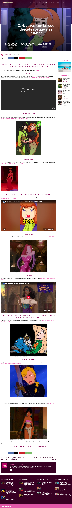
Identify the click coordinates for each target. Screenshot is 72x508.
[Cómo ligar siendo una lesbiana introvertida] (39, 488)
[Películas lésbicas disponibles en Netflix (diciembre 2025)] (60, 103)
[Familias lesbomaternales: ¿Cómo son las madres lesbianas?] (57, 494)
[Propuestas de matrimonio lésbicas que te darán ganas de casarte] (39, 493)
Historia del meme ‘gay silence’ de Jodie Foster (44, 43)
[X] (62, 506)
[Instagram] (11, 470)
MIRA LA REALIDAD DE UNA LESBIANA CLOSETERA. (12, 164)
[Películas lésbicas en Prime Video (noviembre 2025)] (60, 80)
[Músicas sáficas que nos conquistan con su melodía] (21, 495)
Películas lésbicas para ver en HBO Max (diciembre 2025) (66, 85)
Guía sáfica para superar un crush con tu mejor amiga (47, 483)
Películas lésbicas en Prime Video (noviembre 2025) (66, 79)
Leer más (10, 47)
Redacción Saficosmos (8, 54)
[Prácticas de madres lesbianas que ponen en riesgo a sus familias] (57, 488)
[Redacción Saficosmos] (2, 55)
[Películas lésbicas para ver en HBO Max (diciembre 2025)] (60, 86)
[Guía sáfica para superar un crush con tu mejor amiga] (39, 483)
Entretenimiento (36, 21)
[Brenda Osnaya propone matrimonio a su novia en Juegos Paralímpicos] (3, 497)
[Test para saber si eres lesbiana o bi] (60, 97)
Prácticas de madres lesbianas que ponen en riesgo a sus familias (65, 489)
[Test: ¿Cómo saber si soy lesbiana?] (60, 92)
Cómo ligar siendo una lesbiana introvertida (46, 488)
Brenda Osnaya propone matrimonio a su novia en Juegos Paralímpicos (11, 498)
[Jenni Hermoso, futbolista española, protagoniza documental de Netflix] (3, 490)
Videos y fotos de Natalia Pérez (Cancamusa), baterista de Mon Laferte (29, 490)
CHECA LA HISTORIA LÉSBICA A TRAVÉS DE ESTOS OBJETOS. (14, 119)
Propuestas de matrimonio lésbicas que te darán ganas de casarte (47, 494)
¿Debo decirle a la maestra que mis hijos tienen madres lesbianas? (65, 483)
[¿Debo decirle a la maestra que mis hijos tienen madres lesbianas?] (57, 483)
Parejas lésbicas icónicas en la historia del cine (43, 458)
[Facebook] (58, 506)
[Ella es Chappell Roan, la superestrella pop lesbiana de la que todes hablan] (21, 483)
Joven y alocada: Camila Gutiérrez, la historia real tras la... (27, 44)
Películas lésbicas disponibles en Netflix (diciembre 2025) (66, 102)
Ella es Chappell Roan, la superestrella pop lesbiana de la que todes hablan (29, 484)
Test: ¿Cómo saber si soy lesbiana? (66, 91)
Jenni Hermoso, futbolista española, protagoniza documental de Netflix (11, 491)
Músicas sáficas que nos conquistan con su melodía (29, 496)
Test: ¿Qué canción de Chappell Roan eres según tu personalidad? (11, 44)
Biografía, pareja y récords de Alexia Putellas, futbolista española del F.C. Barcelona (10, 485)
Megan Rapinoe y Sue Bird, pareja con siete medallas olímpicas (12, 458)
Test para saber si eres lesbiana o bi (66, 96)
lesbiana (37, 70)
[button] (67, 2)
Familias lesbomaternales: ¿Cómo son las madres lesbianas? (65, 495)
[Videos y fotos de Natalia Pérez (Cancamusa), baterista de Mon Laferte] (21, 489)
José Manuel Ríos (65, 81)
